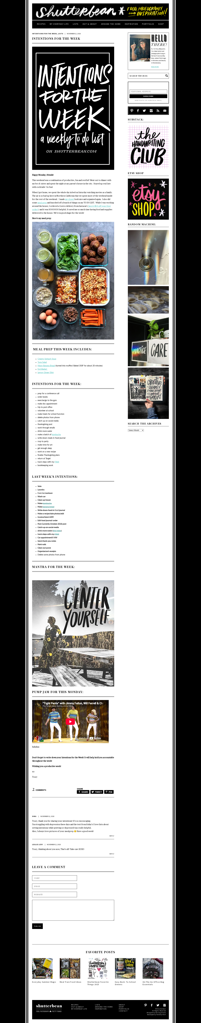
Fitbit (57, 462)
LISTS (60, 34)
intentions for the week (44, 34)
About (122, 1005)
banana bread (48, 507)
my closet (69, 199)
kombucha (56, 435)
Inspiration (131, 24)
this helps (57, 531)
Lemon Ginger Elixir (46, 373)
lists (76, 24)
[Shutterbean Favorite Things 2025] (97, 979)
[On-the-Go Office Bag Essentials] (153, 979)
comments (39, 790)
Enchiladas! (43, 369)
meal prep (42, 202)
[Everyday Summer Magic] (42, 979)
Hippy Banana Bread (46, 366)
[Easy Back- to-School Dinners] (125, 979)
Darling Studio (160, 1013)
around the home (111, 24)
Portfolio (148, 24)
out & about (90, 24)
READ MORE (155, 67)
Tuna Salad (42, 362)
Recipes (41, 24)
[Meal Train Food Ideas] (70, 979)
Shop (161, 24)
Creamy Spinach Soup (47, 359)
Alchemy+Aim (161, 1014)
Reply (112, 836)
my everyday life (59, 24)
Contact (123, 1011)
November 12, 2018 (47, 816)
